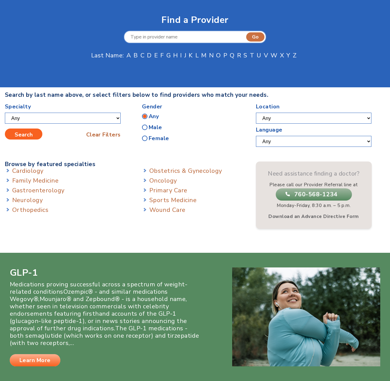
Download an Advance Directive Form (313, 216)
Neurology (27, 200)
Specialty (18, 106)
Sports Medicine (173, 200)
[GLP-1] (306, 364)
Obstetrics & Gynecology (185, 171)
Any (154, 116)
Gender (152, 106)
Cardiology (28, 171)
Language (269, 129)
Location (268, 106)
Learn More (35, 360)
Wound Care (167, 210)
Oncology (163, 180)
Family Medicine (35, 180)
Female (159, 138)
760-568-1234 (316, 194)
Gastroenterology (38, 190)
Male (155, 127)
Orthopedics (30, 210)
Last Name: (107, 55)
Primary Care (168, 190)
